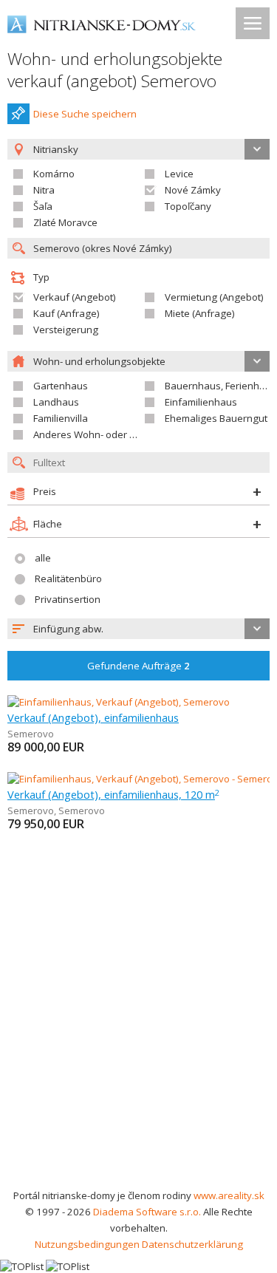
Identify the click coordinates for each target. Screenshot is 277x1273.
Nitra (44, 190)
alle (43, 557)
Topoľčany (188, 206)
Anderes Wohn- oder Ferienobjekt (109, 434)
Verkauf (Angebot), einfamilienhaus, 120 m (113, 794)
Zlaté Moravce (65, 222)
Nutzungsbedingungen (87, 1244)
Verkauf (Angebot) (74, 297)
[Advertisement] (138, 1041)
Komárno (54, 173)
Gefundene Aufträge (138, 665)
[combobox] (138, 628)
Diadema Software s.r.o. (147, 1211)
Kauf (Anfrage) (66, 313)
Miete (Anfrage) (200, 313)
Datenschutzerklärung (192, 1244)
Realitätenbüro (68, 578)
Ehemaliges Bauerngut (216, 418)
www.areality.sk (229, 1195)
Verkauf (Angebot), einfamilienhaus (93, 717)
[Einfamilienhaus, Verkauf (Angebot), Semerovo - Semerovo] (139, 778)
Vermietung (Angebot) (214, 297)
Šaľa (42, 206)
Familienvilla (60, 418)
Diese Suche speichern (85, 113)
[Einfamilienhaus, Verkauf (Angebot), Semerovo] (118, 702)
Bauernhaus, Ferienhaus (220, 385)
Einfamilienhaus (201, 402)
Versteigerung (65, 329)
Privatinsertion (67, 599)
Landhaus (56, 402)
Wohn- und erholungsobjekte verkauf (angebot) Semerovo (114, 69)
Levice (179, 173)
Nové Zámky (193, 190)
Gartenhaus (60, 385)
